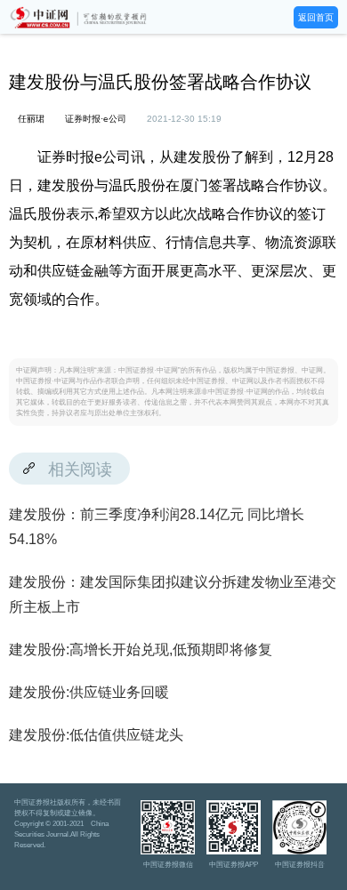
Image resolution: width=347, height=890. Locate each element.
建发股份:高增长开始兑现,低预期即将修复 (140, 649)
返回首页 (316, 17)
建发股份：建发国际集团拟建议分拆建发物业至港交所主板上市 (172, 594)
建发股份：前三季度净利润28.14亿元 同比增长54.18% (156, 527)
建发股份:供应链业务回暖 (89, 692)
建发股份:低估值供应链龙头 (96, 734)
